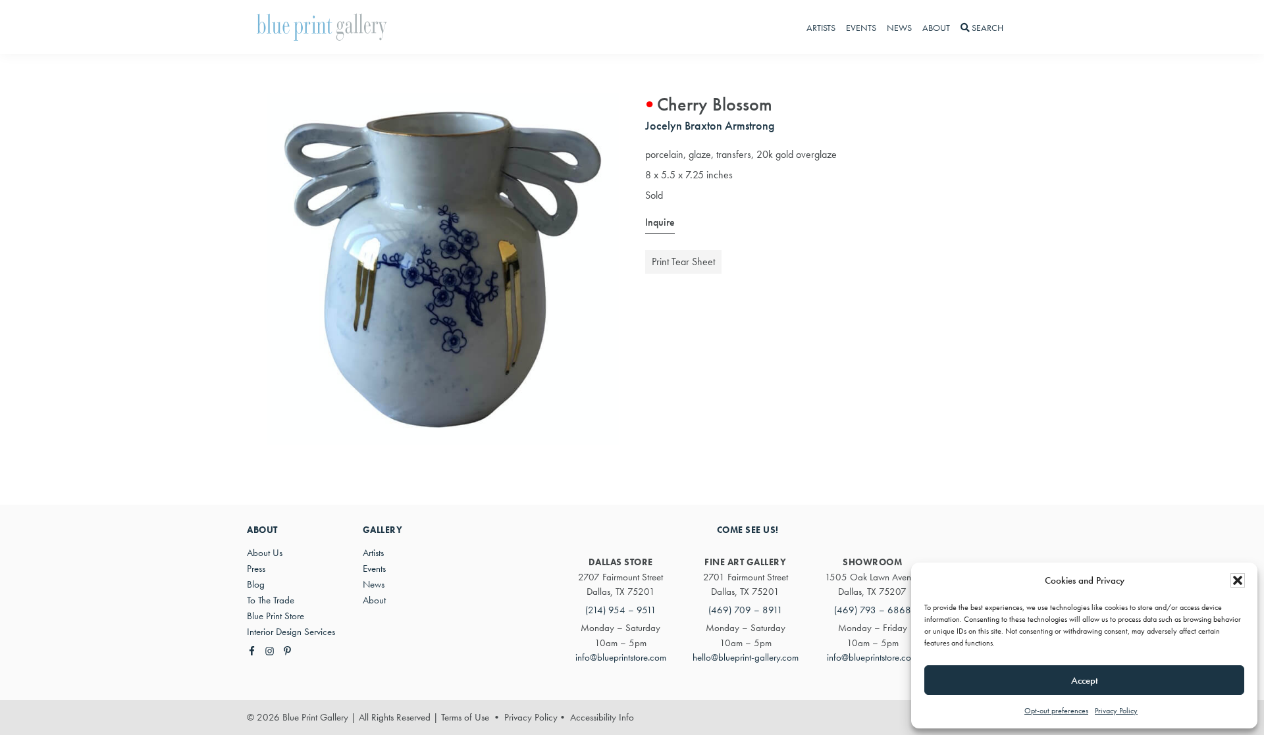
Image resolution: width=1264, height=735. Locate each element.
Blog (256, 584)
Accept (1084, 680)
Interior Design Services (291, 631)
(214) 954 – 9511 (620, 610)
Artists (373, 552)
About (374, 600)
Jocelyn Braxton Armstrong (710, 125)
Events (374, 568)
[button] (1237, 580)
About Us (264, 552)
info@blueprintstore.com (620, 657)
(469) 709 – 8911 (745, 610)
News (373, 584)
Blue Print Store (275, 615)
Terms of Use (465, 717)
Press (256, 568)
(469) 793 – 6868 (872, 610)
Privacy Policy (1116, 710)
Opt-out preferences (1056, 710)
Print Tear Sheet (683, 261)
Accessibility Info (602, 717)
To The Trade (270, 600)
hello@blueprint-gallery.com (746, 657)
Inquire (660, 222)
